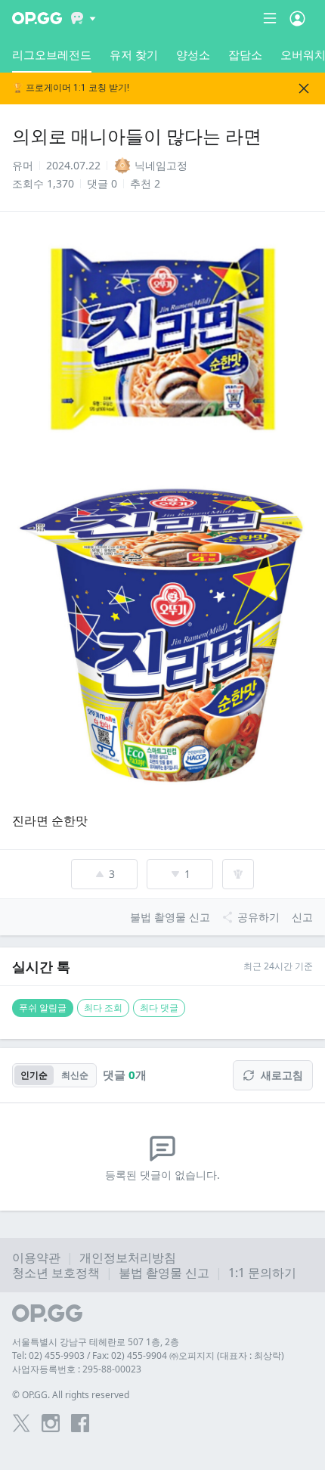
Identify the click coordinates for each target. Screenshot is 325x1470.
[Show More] (83, 18)
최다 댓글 (159, 1007)
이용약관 (36, 1257)
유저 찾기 (134, 54)
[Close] (304, 88)
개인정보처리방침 (127, 1257)
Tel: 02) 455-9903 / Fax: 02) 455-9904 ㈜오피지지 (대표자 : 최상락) (148, 1355)
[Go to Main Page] (37, 18)
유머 (22, 165)
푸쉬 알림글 (43, 1007)
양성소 (193, 54)
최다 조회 (103, 1007)
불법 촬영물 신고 (164, 1272)
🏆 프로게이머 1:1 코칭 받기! (70, 88)
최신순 (74, 1074)
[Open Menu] (297, 18)
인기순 (34, 1074)
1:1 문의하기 (262, 1272)
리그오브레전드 (51, 54)
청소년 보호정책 (56, 1272)
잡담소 (245, 54)
